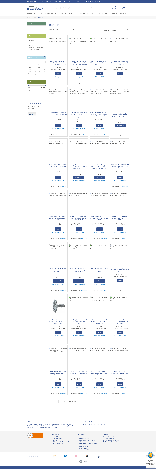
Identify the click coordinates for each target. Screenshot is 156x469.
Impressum (82, 445)
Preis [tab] (29, 82)
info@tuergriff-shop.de (115, 442)
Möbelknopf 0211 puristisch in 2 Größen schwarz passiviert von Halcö (120, 166)
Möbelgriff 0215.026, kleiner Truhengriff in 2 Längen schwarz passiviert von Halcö (99, 114)
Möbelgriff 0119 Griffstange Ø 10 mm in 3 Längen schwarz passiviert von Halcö (58, 114)
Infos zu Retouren (58, 443)
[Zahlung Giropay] (98, 458)
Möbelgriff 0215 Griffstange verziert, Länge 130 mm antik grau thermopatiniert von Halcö (99, 166)
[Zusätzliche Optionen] (32, 115)
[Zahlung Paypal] (65, 456)
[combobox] (74, 8)
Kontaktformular (83, 446)
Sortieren (106, 30)
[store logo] (40, 8)
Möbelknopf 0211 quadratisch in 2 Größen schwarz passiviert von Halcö (58, 218)
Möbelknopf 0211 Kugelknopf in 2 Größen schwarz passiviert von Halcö (99, 218)
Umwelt (55, 445)
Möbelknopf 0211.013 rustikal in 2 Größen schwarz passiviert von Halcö (120, 269)
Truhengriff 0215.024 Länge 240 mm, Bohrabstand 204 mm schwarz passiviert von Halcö (120, 114)
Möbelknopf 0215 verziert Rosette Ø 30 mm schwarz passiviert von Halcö (58, 270)
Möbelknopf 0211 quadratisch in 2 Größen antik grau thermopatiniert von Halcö (79, 218)
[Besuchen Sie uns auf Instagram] (85, 462)
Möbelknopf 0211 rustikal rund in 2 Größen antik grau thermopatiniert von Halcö (58, 373)
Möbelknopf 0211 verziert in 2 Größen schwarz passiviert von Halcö (120, 218)
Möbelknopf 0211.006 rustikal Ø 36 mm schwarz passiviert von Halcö (99, 270)
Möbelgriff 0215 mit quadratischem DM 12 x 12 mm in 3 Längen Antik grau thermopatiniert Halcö (78, 63)
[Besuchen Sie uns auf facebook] (81, 462)
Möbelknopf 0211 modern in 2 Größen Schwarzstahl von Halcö (120, 372)
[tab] (36, 24)
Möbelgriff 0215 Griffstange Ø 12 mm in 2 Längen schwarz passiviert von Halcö (99, 62)
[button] (125, 8)
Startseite (29, 17)
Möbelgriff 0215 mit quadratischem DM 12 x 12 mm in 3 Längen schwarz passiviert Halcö (58, 62)
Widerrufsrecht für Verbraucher (88, 440)
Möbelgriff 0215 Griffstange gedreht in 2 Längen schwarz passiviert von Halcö (58, 166)
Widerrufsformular (84, 442)
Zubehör (34, 17)
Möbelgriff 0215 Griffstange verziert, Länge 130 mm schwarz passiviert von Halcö (79, 166)
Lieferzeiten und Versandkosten (88, 443)
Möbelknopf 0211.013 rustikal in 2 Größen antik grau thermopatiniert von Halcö (58, 321)
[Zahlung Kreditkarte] (87, 456)
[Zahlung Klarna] (76, 456)
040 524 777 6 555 (101, 1)
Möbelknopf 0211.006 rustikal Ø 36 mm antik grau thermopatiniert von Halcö (78, 270)
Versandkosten (63, 83)
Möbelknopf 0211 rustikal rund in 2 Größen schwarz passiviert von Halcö (119, 321)
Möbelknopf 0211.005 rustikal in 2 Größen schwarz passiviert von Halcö (79, 321)
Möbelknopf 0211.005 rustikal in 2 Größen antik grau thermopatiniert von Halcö (99, 321)
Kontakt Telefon (83, 448)
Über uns (55, 440)
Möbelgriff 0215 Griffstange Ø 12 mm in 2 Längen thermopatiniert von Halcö (120, 62)
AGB (80, 437)
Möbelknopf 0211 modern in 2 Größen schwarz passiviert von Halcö (78, 373)
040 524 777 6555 (114, 440)
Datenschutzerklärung (85, 450)
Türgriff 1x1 (56, 437)
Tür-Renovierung (58, 438)
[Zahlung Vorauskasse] (54, 456)
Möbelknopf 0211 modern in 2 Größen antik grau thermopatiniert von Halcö (99, 373)
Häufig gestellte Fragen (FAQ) (61, 442)
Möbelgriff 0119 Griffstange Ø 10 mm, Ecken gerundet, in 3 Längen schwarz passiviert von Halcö (78, 115)
